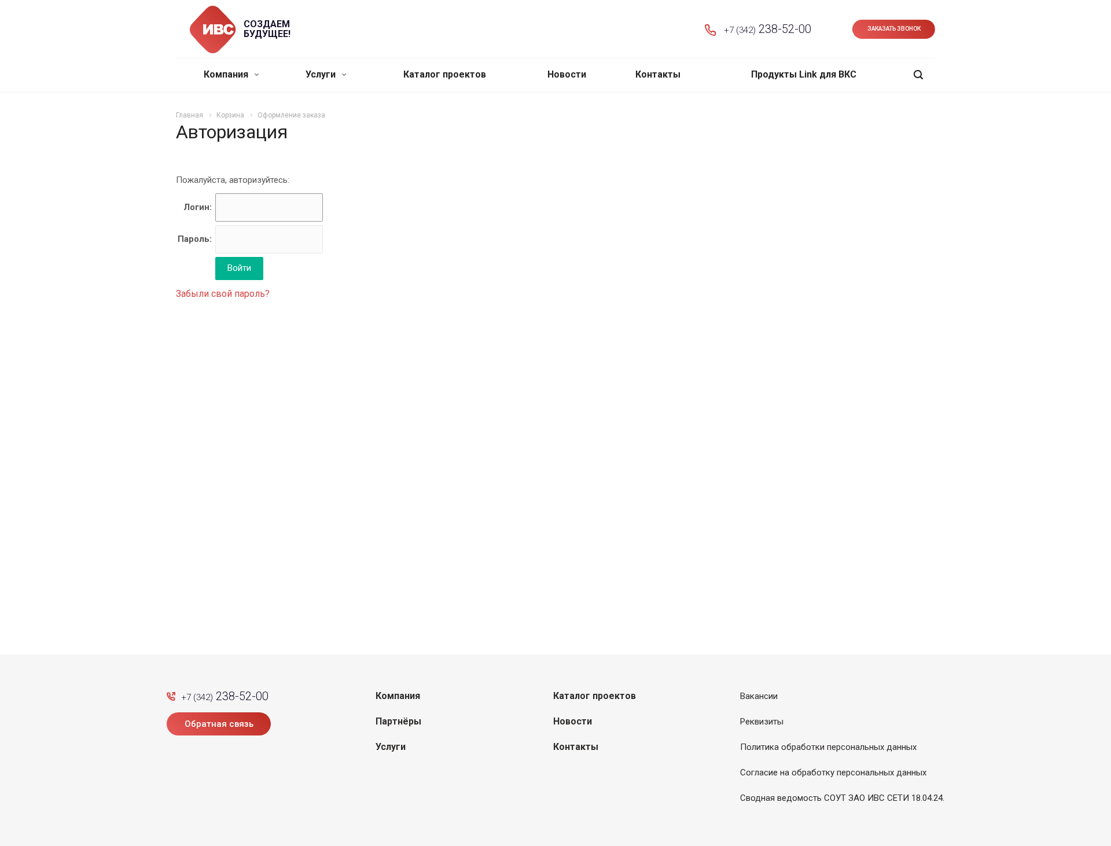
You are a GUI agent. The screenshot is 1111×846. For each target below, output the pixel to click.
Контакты (657, 74)
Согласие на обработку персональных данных (833, 772)
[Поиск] (918, 75)
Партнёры (398, 721)
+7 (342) (767, 29)
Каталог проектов (444, 74)
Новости (566, 74)
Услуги (322, 74)
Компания (227, 74)
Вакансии (759, 696)
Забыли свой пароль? (223, 293)
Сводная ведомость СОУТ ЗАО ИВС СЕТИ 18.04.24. (842, 798)
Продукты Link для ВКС (803, 74)
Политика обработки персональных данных (828, 747)
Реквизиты (761, 721)
